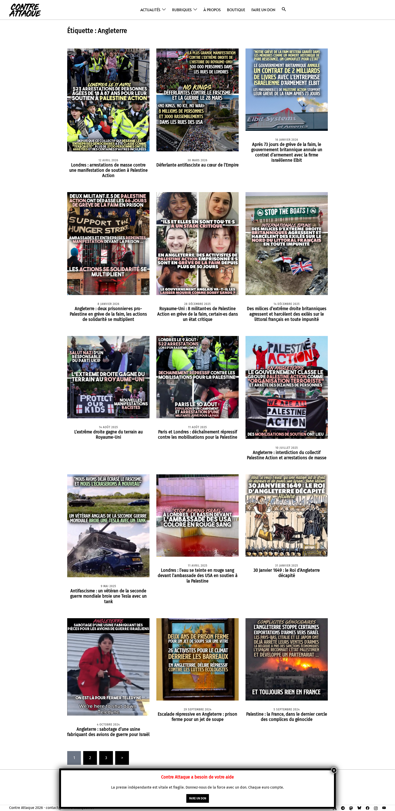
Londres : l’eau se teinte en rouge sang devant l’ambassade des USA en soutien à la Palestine (198, 575)
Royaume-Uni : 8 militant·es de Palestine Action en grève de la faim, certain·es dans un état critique (197, 314)
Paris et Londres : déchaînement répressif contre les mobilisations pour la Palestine (197, 434)
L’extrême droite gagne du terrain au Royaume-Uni (108, 434)
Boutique (236, 9)
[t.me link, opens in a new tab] (343, 808)
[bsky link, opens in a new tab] (359, 808)
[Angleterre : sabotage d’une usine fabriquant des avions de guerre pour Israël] (108, 666)
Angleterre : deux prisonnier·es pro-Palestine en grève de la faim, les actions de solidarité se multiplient (108, 314)
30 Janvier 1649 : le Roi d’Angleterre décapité (287, 572)
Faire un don (263, 9)
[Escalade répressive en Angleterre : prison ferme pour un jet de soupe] (197, 659)
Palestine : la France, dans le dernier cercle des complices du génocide (286, 716)
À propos (212, 9)
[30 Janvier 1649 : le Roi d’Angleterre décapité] (287, 515)
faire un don (197, 798)
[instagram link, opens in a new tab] (376, 808)
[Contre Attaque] (25, 9)
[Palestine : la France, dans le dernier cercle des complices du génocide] (287, 659)
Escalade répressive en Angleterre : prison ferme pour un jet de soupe (197, 716)
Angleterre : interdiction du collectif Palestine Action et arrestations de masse (286, 455)
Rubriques (182, 9)
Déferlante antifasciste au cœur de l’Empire (197, 165)
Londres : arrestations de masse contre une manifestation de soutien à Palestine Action (108, 170)
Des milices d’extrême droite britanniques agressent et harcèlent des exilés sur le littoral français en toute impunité (286, 314)
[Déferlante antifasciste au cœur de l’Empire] (197, 99)
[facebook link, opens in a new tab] (367, 808)
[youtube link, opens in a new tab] (384, 808)
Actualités (150, 9)
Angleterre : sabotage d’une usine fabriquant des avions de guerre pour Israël (108, 731)
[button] (284, 9)
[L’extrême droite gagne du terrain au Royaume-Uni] (108, 376)
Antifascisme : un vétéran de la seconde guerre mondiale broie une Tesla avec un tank (108, 596)
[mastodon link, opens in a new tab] (351, 808)
